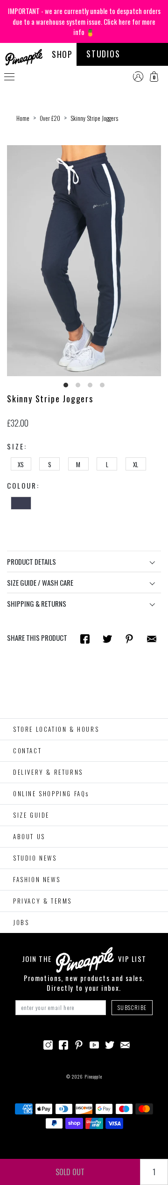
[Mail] (151, 638)
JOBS (21, 922)
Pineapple (93, 1076)
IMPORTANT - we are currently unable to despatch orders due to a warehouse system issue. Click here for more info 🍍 (84, 21)
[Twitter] (109, 1044)
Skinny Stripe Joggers (94, 118)
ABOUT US (29, 836)
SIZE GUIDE (31, 815)
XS (21, 464)
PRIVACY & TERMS (42, 900)
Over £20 (50, 118)
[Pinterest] (79, 1044)
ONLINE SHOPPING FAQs (51, 793)
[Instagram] (48, 1044)
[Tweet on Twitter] (107, 638)
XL (135, 464)
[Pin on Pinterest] (129, 638)
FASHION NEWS (36, 879)
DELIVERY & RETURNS (48, 772)
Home (22, 118)
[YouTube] (94, 1044)
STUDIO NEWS (35, 857)
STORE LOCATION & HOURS (56, 729)
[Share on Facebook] (85, 638)
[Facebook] (63, 1044)
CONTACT (27, 750)
